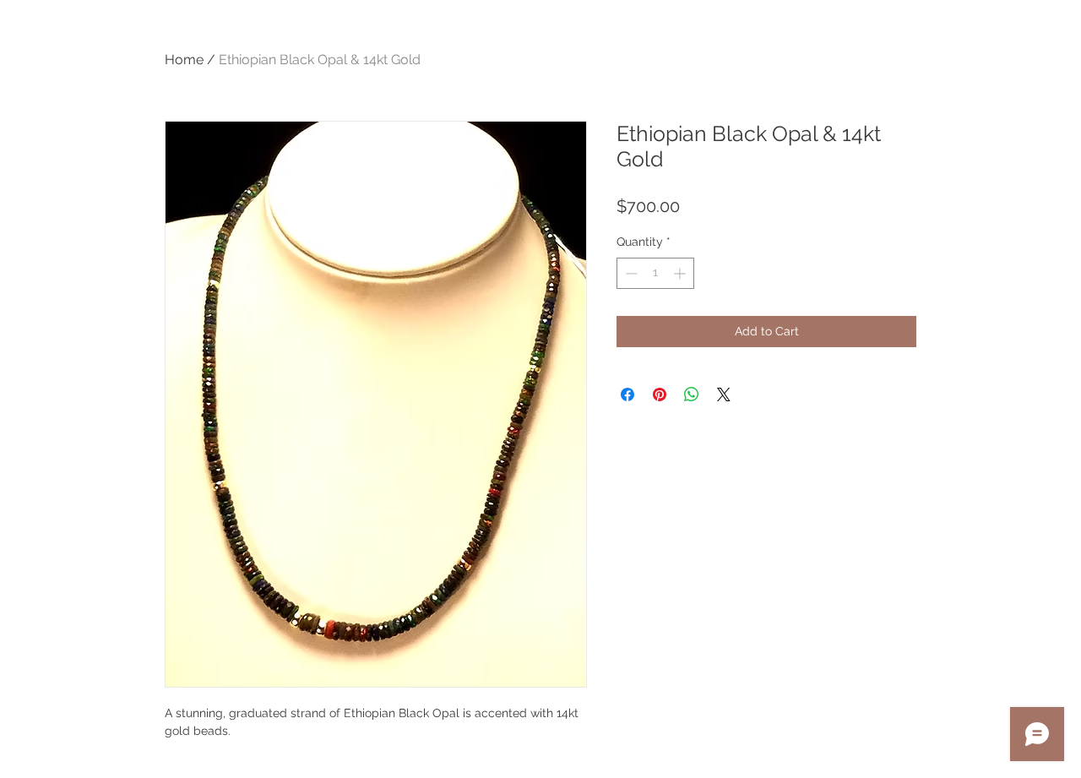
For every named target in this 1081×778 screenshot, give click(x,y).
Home (184, 60)
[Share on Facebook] (627, 394)
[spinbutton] (655, 273)
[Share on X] (724, 394)
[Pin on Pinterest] (659, 394)
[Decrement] (629, 273)
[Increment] (681, 273)
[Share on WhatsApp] (692, 394)
